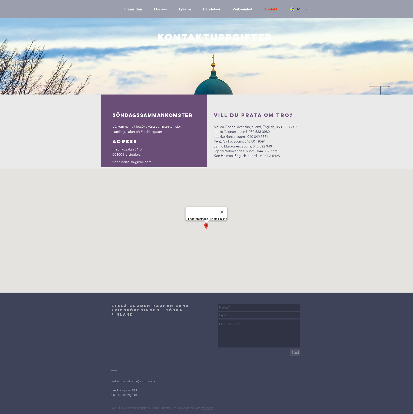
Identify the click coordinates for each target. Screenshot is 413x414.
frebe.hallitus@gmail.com (131, 162)
